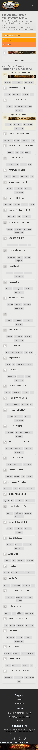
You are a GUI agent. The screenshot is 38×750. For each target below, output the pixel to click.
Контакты (19, 703)
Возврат (20, 720)
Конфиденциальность (19, 716)
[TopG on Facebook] (14, 739)
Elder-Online (19, 61)
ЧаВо (19, 699)
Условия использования (19, 713)
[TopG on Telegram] (25, 739)
